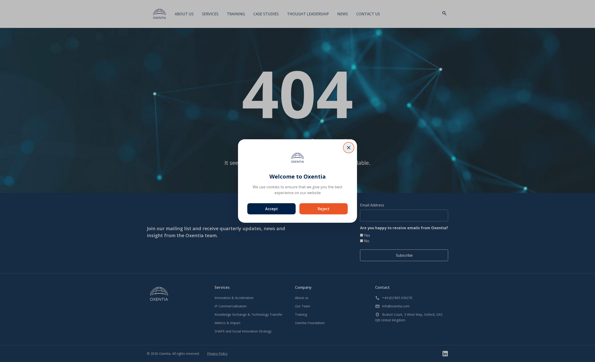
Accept (271, 208)
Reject (324, 208)
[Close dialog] (348, 147)
